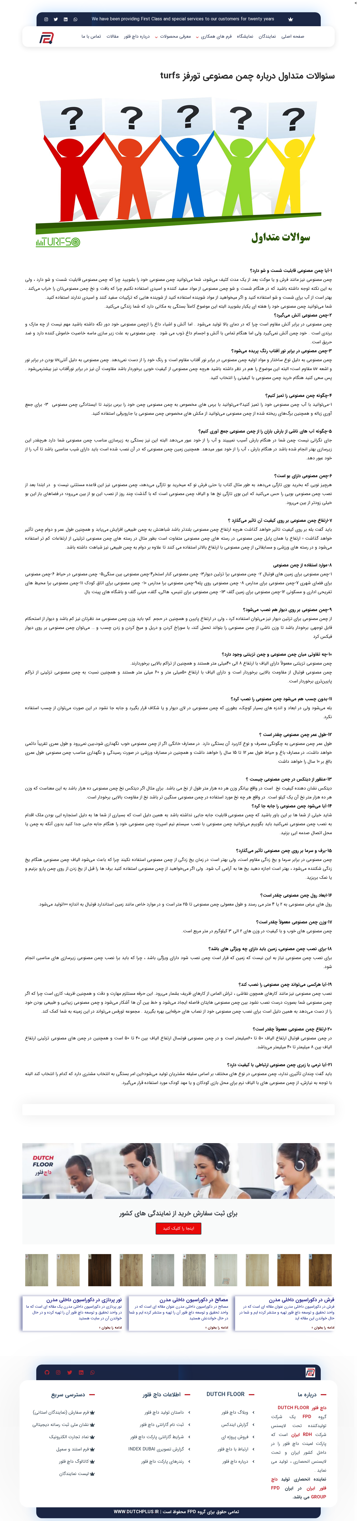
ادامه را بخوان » (323, 1327)
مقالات (113, 36)
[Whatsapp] (75, 19)
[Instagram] (46, 19)
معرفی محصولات (175, 36)
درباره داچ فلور (137, 36)
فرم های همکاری (216, 36)
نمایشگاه (245, 36)
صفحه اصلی (292, 36)
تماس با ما (91, 36)
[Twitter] (56, 19)
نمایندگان (267, 36)
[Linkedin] (66, 19)
